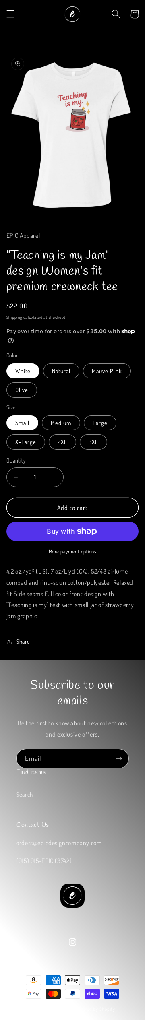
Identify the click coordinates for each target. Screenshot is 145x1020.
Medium (61, 422)
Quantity (16, 460)
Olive (21, 389)
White (23, 370)
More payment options (73, 551)
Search (24, 794)
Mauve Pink (107, 370)
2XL (62, 441)
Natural (61, 370)
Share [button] (23, 641)
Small (22, 422)
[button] (10, 14)
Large (100, 422)
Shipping (14, 317)
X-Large (25, 441)
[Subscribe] (119, 758)
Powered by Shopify (95, 1009)
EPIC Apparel (60, 1009)
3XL (93, 441)
